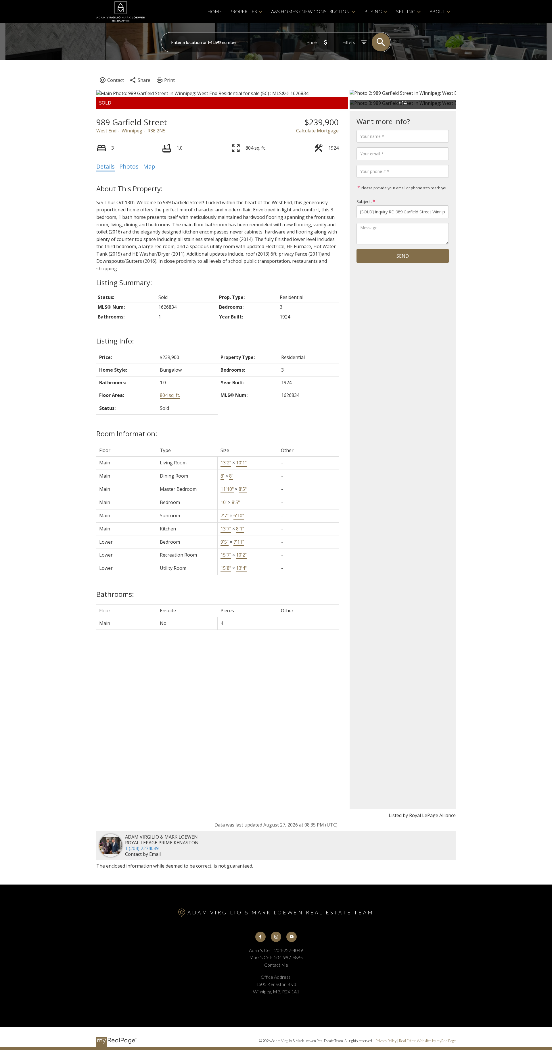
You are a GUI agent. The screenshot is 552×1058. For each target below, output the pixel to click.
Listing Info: (115, 340)
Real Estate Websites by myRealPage (427, 1040)
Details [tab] (105, 166)
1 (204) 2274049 (142, 848)
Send (402, 256)
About (437, 11)
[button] (260, 937)
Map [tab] (149, 166)
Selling (405, 11)
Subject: (364, 201)
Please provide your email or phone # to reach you (404, 187)
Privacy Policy (385, 1040)
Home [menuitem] (214, 11)
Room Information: (126, 433)
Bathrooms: (115, 594)
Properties (243, 11)
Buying (373, 11)
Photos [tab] (129, 166)
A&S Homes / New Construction (310, 11)
